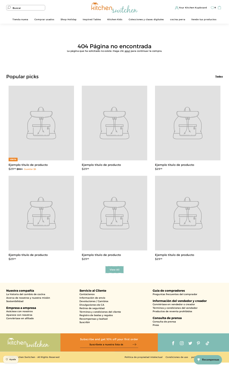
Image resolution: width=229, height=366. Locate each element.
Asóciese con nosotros (19, 311)
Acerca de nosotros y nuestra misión (28, 297)
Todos (219, 76)
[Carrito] (220, 8)
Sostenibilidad (14, 301)
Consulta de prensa (164, 321)
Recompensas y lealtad (93, 318)
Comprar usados (44, 19)
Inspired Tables (92, 19)
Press (156, 325)
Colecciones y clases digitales (146, 19)
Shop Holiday (68, 19)
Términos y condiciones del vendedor (175, 307)
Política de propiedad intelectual (143, 357)
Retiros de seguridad (92, 308)
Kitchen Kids (114, 19)
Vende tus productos (203, 19)
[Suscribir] (135, 345)
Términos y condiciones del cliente (100, 311)
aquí (127, 50)
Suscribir (84, 322)
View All (114, 269)
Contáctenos (87, 294)
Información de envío (92, 297)
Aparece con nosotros (19, 314)
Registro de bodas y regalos (96, 315)
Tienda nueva (20, 19)
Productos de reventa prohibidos (172, 311)
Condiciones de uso (177, 357)
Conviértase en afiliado (20, 318)
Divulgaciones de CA (91, 304)
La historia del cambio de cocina (25, 294)
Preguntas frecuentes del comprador (175, 294)
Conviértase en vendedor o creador (174, 304)
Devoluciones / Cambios (93, 301)
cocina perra (177, 19)
